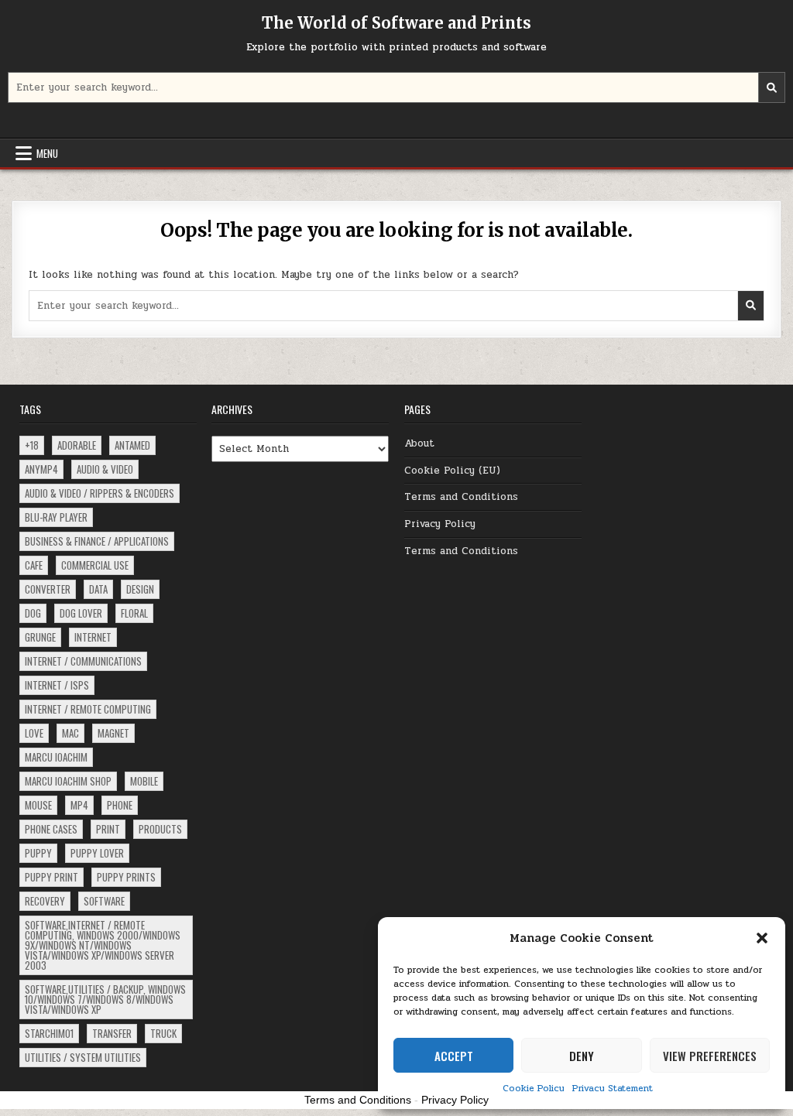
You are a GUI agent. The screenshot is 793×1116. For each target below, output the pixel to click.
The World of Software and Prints (396, 23)
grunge (40, 637)
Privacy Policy (439, 524)
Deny (581, 1055)
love (34, 733)
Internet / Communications (83, 661)
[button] (762, 938)
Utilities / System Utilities (83, 1057)
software (104, 901)
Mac (70, 733)
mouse (38, 805)
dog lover (81, 613)
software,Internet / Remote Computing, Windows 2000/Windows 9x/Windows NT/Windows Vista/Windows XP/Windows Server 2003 (102, 945)
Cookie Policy (534, 1088)
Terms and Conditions (461, 497)
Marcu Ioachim (56, 757)
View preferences (710, 1055)
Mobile (144, 781)
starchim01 (49, 1033)
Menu (47, 153)
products (160, 829)
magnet (113, 733)
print (108, 829)
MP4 (79, 805)
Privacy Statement (612, 1088)
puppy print (51, 877)
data (98, 589)
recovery (45, 901)
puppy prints (126, 877)
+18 (32, 445)
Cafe (34, 565)
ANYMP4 (41, 469)
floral (134, 613)
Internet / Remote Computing (88, 709)
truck (163, 1033)
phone (119, 805)
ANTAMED (132, 445)
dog (33, 613)
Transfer (112, 1033)
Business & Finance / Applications (97, 541)
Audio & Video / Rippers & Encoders (99, 493)
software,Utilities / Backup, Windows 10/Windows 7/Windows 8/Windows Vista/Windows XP (105, 999)
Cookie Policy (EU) (452, 470)
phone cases (51, 829)
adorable (76, 445)
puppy (38, 853)
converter (47, 589)
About (419, 443)
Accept (453, 1055)
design (140, 589)
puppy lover (97, 853)
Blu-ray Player (56, 517)
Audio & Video (105, 469)
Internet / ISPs (57, 685)
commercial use (95, 565)
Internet (93, 637)
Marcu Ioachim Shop (68, 781)
